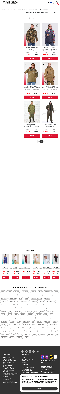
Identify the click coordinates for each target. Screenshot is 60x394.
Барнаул (16, 318)
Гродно (38, 327)
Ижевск (54, 321)
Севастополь (41, 308)
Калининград (4, 321)
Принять (40, 388)
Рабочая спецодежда (9, 368)
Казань (9, 324)
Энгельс (3, 318)
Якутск (9, 318)
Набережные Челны (44, 331)
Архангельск (25, 291)
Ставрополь (26, 321)
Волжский (39, 295)
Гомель (32, 327)
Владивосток (19, 331)
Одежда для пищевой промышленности (9, 364)
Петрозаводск (46, 304)
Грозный (54, 295)
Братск (56, 291)
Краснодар (17, 324)
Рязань (12, 337)
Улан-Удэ (23, 314)
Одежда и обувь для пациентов (9, 378)
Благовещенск (48, 291)
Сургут (35, 311)
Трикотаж (5, 371)
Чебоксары (39, 321)
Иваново (47, 321)
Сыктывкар (50, 311)
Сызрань (42, 311)
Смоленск (3, 311)
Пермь (8, 327)
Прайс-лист (25, 360)
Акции (23, 357)
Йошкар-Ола (13, 298)
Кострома (47, 298)
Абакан (2, 291)
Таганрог (3, 314)
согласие (51, 381)
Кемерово (50, 334)
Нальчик (42, 301)
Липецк (12, 321)
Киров (26, 331)
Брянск (2, 295)
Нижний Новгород (42, 324)
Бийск (40, 291)
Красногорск (4, 301)
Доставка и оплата (27, 359)
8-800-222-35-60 (48, 362)
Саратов (20, 334)
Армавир (16, 291)
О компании (25, 354)
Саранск (33, 308)
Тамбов (10, 314)
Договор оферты (27, 370)
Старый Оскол (17, 311)
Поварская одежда (8, 362)
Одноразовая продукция (10, 382)
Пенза (18, 321)
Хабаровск (23, 318)
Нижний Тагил (13, 304)
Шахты (51, 314)
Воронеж (40, 318)
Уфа (57, 334)
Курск (18, 301)
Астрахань (10, 331)
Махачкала (34, 331)
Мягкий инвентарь (8, 381)
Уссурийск (30, 314)
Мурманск (34, 301)
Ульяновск (42, 334)
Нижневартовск (51, 301)
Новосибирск (53, 324)
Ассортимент (7, 354)
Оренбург (54, 331)
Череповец (38, 314)
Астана (26, 337)
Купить (32, 58)
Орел (39, 304)
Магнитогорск (25, 301)
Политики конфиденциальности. (37, 384)
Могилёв (52, 327)
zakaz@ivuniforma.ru (46, 367)
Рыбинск (26, 308)
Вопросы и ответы (27, 369)
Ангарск (9, 291)
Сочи (10, 311)
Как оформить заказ (28, 367)
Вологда (47, 295)
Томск (13, 334)
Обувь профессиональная (10, 373)
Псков (19, 308)
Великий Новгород (12, 295)
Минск (44, 327)
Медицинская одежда (9, 360)
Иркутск (3, 324)
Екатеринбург (48, 318)
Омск (2, 327)
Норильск (32, 304)
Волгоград (32, 318)
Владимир (31, 295)
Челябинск (19, 337)
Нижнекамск (4, 304)
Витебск (25, 327)
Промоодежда (7, 367)
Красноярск (26, 324)
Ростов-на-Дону (16, 327)
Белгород (33, 291)
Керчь (26, 298)
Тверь (16, 314)
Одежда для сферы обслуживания (8, 358)
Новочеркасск (23, 304)
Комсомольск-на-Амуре (36, 298)
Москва (33, 324)
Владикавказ (23, 295)
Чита (45, 314)
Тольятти (27, 334)
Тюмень (34, 334)
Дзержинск (3, 298)
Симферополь (50, 308)
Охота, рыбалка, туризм (9, 370)
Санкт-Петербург (5, 334)
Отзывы (24, 362)
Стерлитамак (27, 311)
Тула (33, 321)
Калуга (20, 298)
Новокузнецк (4, 337)
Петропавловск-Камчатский (8, 308)
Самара (3, 331)
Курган (12, 301)
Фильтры (31, 18)
